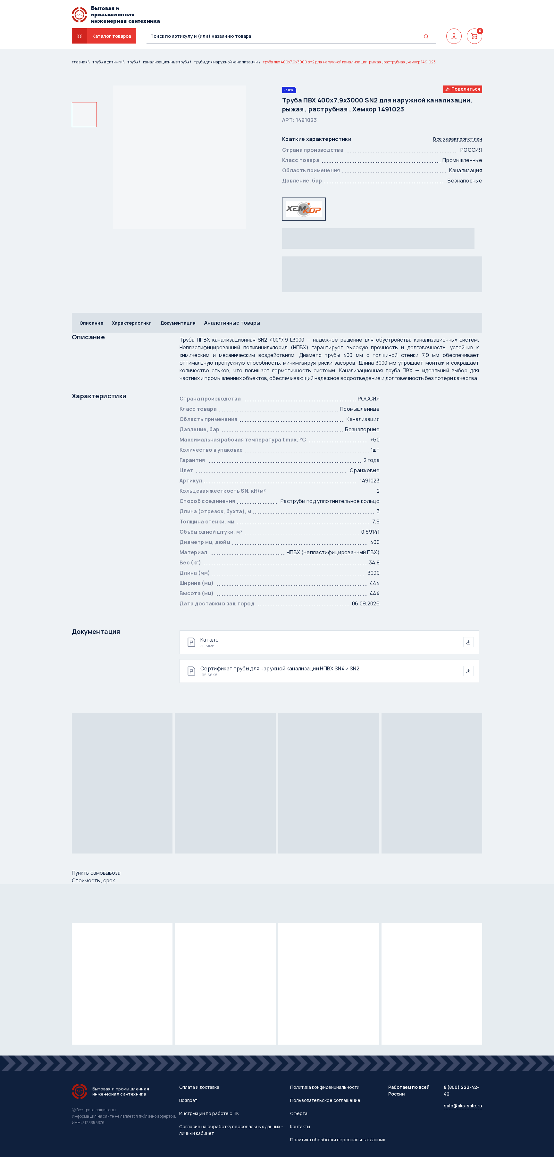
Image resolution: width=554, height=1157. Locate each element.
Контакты (300, 1126)
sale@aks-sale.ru (463, 1106)
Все (457, 139)
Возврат (188, 1100)
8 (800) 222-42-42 (461, 1090)
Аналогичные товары (232, 322)
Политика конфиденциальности (324, 1087)
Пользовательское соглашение (325, 1100)
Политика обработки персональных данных (337, 1140)
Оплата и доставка (199, 1087)
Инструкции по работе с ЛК (209, 1113)
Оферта (298, 1113)
